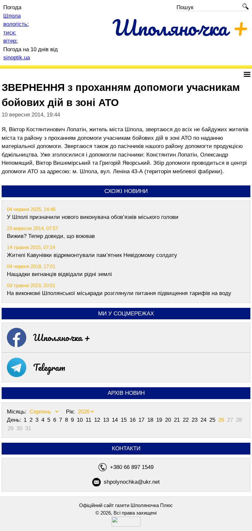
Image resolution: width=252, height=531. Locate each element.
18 (151, 420)
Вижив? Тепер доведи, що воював (51, 236)
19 (160, 420)
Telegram (49, 367)
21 (177, 420)
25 (213, 420)
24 (204, 420)
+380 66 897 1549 (132, 467)
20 (169, 420)
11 (89, 420)
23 (195, 420)
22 (186, 420)
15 (124, 420)
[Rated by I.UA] (126, 525)
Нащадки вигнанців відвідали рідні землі (59, 274)
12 (98, 420)
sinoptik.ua (16, 57)
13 (107, 420)
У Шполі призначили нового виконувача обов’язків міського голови (92, 217)
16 (133, 420)
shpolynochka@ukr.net (132, 482)
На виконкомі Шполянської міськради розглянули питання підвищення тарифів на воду (119, 293)
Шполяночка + (61, 337)
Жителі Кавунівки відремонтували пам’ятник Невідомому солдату (92, 255)
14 (115, 420)
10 (80, 420)
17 (142, 420)
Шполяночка (181, 27)
